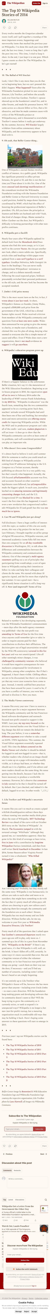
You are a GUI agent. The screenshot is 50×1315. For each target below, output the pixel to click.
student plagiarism (36, 429)
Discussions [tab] (19, 1200)
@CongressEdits (38, 484)
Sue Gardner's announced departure (18, 934)
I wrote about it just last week (24, 299)
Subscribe (36, 3)
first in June (7, 842)
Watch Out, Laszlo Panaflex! (15, 1226)
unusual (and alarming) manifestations (25, 186)
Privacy (24, 1298)
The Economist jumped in (21, 829)
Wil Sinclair (31, 124)
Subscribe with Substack (26, 1269)
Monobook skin (29, 242)
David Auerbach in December (26, 849)
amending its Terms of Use (14, 634)
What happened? (23, 87)
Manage (18, 1311)
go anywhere (21, 344)
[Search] (45, 1199)
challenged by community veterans (18, 661)
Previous (9, 1154)
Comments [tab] (7, 1170)
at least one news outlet (27, 320)
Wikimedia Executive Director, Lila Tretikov (21, 924)
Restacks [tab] (17, 1170)
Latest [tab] (10, 1200)
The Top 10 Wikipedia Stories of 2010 (23, 1045)
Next (42, 1154)
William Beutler (13, 20)
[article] (25, 1213)
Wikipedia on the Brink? (19, 944)
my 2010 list (9, 402)
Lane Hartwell (16, 1101)
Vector (24, 248)
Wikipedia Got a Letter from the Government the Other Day (18, 1207)
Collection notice (41, 1298)
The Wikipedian (16, 1217)
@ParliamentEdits (22, 477)
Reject (26, 1311)
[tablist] (12, 1170)
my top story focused (28, 723)
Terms (31, 1298)
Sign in (45, 3)
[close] (43, 1235)
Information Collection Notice (29, 1277)
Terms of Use (36, 1274)
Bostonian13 (27, 1091)
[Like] (4, 27)
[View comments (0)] (9, 27)
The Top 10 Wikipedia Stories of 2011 (23, 1049)
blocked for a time (31, 497)
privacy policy (43, 1308)
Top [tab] (4, 1200)
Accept (34, 1311)
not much (26, 341)
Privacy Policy (25, 1279)
